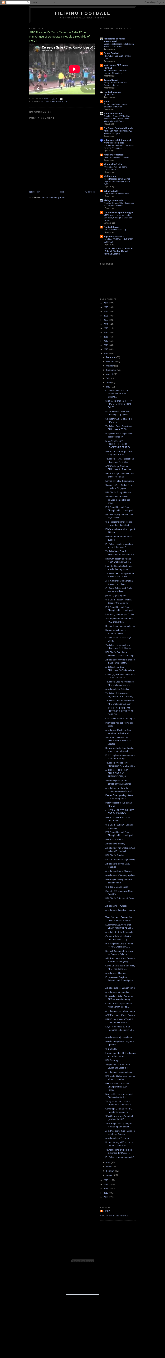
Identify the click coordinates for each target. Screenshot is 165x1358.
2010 (106, 1193)
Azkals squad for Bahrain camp (120, 988)
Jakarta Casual (111, 80)
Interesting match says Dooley (119, 614)
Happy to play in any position (116, 157)
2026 (106, 303)
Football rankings (112, 92)
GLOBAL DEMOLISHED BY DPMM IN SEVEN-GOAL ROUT (118, 404)
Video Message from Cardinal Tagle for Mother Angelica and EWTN (117, 181)
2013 (106, 1180)
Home (63, 192)
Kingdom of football (114, 155)
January (110, 1175)
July (108, 378)
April (108, 1162)
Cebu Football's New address (116, 194)
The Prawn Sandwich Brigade (118, 128)
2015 (106, 349)
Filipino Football (83, 13)
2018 (106, 337)
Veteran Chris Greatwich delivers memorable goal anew (118, 499)
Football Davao (111, 227)
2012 (106, 1184)
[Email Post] (61, 99)
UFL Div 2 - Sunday (114, 855)
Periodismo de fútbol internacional (114, 40)
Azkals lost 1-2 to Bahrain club (119, 932)
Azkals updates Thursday (117, 1138)
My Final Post (109, 95)
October (110, 366)
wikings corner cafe (113, 200)
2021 (106, 324)
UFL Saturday (111, 1060)
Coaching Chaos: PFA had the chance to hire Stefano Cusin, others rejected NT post (117, 118)
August (109, 374)
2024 (106, 311)
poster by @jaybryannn (116, 595)
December (111, 357)
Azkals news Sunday (115, 844)
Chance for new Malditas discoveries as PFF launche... (116, 393)
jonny (106, 1211)
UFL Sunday (111, 1049)
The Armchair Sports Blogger (118, 212)
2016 (106, 345)
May (108, 387)
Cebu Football (111, 191)
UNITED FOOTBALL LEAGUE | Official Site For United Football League (118, 251)
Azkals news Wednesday (117, 992)
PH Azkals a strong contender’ (119, 1157)
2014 (106, 353)
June (108, 382)
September (111, 370)
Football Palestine (113, 113)
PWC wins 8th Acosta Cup (115, 230)
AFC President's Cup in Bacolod (120, 1015)
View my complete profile (114, 1216)
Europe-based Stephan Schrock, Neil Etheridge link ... (119, 980)
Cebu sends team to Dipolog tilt (120, 718)
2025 (106, 307)
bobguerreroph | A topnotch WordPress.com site (117, 141)
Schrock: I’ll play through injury (119, 481)
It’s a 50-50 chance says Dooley (120, 859)
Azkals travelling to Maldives (118, 871)
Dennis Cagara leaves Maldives (120, 626)
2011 (106, 1188)
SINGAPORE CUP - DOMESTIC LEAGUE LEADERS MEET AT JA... (118, 444)
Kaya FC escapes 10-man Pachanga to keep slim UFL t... (119, 1029)
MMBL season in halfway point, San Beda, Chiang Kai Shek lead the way (118, 218)
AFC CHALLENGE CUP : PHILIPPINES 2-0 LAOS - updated (118, 740)
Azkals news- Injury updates (118, 1037)
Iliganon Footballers (114, 236)
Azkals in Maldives (114, 839)
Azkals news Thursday (116, 973)
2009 (106, 1197)
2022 (106, 320)
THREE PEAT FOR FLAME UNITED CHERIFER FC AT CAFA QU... (119, 711)
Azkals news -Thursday (116, 906)
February (110, 1171)
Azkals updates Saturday (117, 689)
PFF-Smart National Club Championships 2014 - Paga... (117, 1086)
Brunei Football (111, 53)
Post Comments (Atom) (53, 197)
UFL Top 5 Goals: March (116, 887)
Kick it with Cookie (113, 164)
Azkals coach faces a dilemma (119, 1072)
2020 (106, 328)
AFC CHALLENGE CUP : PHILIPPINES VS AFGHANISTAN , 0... (117, 773)
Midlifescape (110, 176)
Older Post (90, 192)
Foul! (106, 101)
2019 (106, 332)
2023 (106, 316)
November (111, 361)
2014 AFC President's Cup (54, 101)
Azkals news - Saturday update (120, 875)
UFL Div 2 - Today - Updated (118, 492)
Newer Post (34, 192)
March (109, 1166)
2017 (106, 341)
